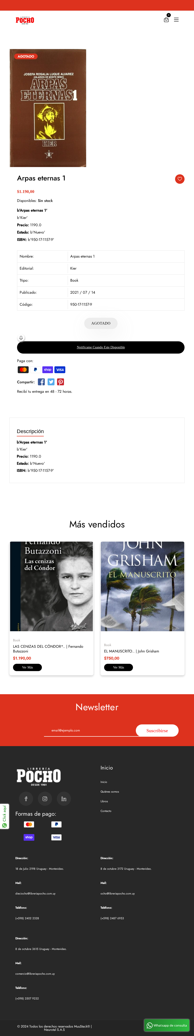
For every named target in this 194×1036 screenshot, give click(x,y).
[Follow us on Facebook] (41, 383)
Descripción (30, 431)
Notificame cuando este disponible (101, 347)
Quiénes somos (110, 792)
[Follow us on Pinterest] (60, 383)
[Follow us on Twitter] (51, 383)
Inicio (104, 782)
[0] (166, 21)
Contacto (106, 811)
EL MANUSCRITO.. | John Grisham (131, 651)
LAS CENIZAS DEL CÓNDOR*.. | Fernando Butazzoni (48, 649)
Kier (73, 268)
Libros (104, 801)
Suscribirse (157, 730)
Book (74, 280)
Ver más (27, 667)
